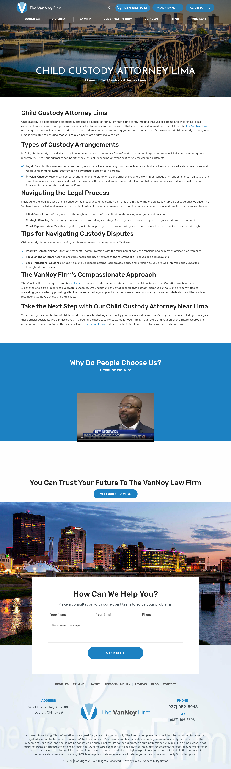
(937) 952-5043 (135, 8)
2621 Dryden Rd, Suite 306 (48, 707)
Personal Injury (117, 19)
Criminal (59, 19)
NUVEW (67, 761)
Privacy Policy (132, 761)
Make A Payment (168, 7)
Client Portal (200, 7)
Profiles (32, 19)
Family (85, 19)
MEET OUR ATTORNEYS (115, 494)
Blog (175, 19)
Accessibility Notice (155, 761)
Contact (199, 19)
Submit (115, 653)
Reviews (151, 19)
